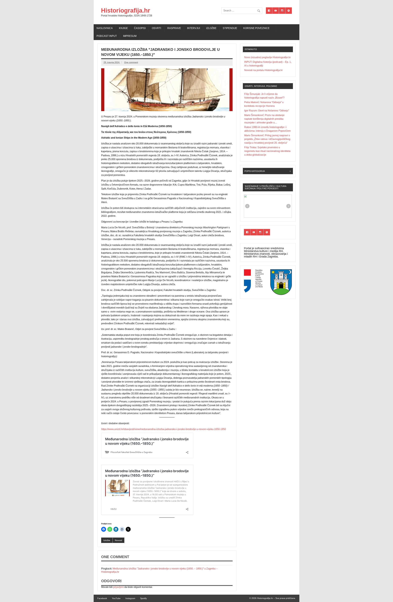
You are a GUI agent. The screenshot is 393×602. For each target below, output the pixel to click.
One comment (131, 62)
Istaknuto (251, 49)
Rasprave (174, 28)
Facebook (102, 598)
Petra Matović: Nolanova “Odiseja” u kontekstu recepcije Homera (264, 104)
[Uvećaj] (261, 273)
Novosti (118, 540)
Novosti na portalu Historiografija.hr (263, 70)
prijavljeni (118, 587)
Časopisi (140, 28)
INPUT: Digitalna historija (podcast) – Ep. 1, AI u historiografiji (267, 64)
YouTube (116, 598)
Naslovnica (105, 28)
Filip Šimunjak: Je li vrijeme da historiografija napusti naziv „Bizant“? (264, 96)
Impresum (129, 36)
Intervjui (193, 28)
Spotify (143, 598)
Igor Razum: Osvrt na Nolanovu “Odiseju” (266, 110)
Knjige (123, 28)
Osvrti (156, 28)
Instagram (130, 598)
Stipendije (230, 28)
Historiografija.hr (125, 10)
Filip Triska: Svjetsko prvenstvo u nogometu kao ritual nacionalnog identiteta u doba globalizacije (267, 151)
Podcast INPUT (107, 36)
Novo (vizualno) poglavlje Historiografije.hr (267, 57)
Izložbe (211, 28)
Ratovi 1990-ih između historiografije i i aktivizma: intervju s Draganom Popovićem (267, 129)
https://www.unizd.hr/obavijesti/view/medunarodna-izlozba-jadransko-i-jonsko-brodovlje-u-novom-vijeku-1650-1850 (163, 429)
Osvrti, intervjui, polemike (261, 86)
